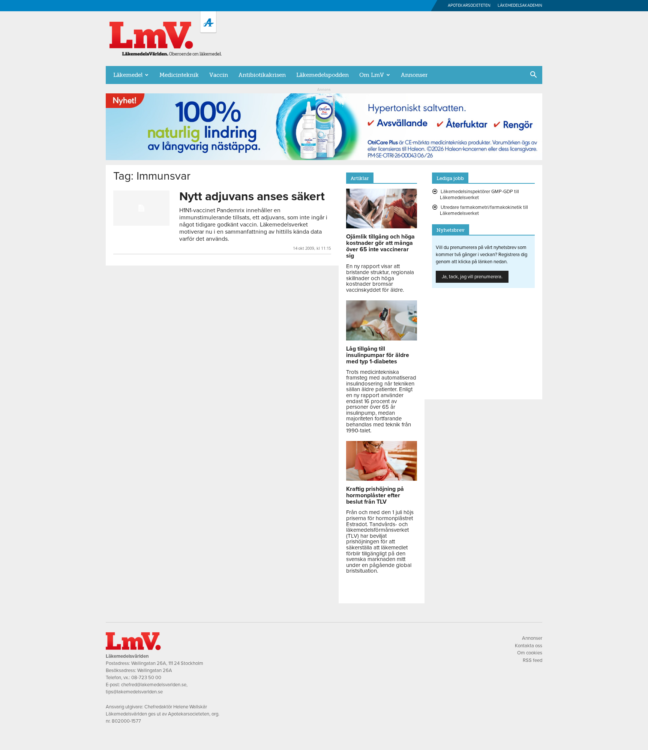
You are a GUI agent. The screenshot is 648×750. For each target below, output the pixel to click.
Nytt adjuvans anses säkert (252, 196)
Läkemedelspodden (322, 75)
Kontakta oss (528, 646)
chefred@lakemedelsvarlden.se (153, 685)
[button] (533, 75)
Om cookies (529, 653)
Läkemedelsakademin (520, 5)
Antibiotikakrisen (262, 75)
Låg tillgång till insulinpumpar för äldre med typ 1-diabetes (377, 355)
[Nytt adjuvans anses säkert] (141, 208)
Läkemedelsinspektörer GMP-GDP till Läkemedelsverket (479, 195)
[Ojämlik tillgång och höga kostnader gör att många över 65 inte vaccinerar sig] (381, 226)
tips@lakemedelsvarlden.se (134, 692)
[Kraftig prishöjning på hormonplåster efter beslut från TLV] (381, 479)
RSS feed (532, 660)
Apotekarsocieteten (469, 5)
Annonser (414, 75)
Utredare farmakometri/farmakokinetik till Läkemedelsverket (484, 210)
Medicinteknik (179, 75)
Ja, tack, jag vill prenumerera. (472, 277)
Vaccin (218, 75)
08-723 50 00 (146, 678)
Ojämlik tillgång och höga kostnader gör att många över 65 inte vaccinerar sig (380, 246)
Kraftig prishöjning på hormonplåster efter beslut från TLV (375, 495)
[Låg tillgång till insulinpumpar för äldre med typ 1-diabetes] (381, 338)
